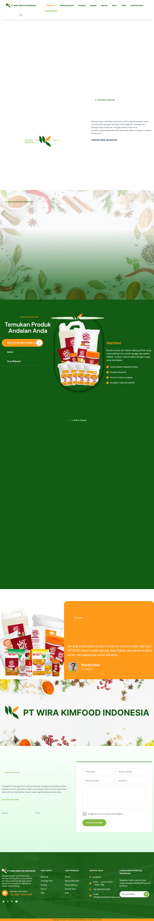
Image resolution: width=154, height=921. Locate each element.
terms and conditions (103, 814)
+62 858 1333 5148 (21, 894)
